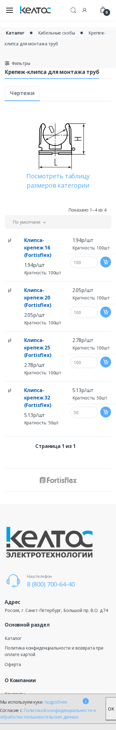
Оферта (13, 664)
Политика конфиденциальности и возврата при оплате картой (54, 651)
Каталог (15, 33)
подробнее (56, 702)
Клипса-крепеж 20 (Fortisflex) (37, 297)
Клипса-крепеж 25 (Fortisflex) (37, 347)
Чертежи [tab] (22, 93)
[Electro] (35, 10)
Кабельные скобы (56, 33)
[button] (73, 9)
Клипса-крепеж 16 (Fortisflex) (37, 247)
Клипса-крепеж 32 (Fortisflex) (37, 397)
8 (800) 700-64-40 (51, 584)
